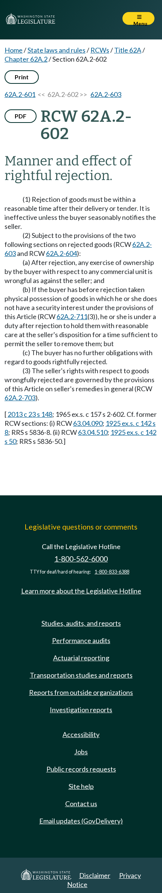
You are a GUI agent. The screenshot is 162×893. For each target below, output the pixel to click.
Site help (81, 786)
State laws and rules (57, 50)
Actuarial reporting (81, 658)
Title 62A (127, 50)
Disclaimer (94, 875)
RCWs (99, 50)
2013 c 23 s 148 (30, 414)
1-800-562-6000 (81, 558)
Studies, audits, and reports (81, 623)
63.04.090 (87, 423)
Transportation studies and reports (81, 675)
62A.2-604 (61, 253)
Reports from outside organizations (81, 692)
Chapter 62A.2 (26, 59)
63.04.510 (92, 432)
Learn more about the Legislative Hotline (81, 591)
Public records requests (81, 769)
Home (14, 50)
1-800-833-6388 (112, 572)
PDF (20, 116)
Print (22, 76)
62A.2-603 (105, 94)
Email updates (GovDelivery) (81, 821)
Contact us (81, 803)
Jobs (81, 752)
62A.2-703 (20, 398)
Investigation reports (81, 709)
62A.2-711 (72, 316)
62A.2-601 (20, 94)
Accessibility (81, 734)
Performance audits (81, 640)
